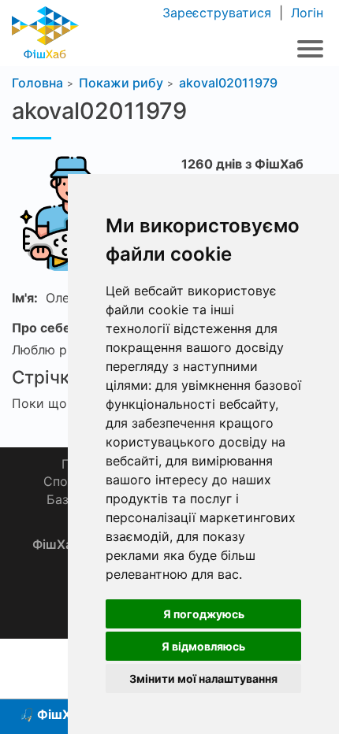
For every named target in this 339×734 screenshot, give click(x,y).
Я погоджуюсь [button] (203, 614)
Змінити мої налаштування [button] (203, 678)
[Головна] (45, 31)
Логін (305, 12)
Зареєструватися (218, 12)
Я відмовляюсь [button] (203, 646)
